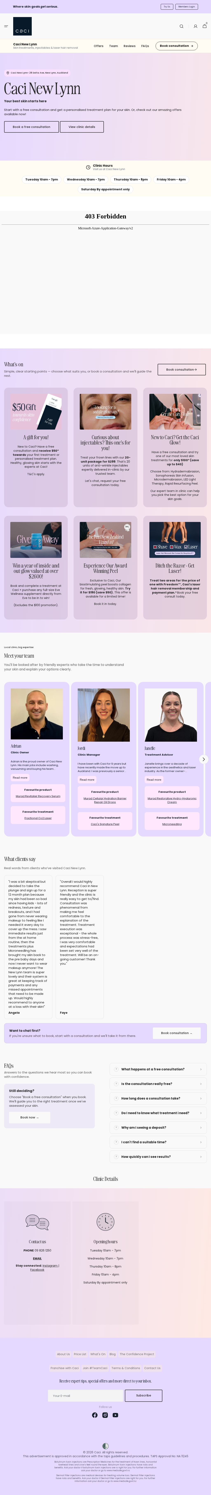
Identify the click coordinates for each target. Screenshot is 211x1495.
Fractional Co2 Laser (38, 818)
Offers (98, 46)
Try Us (167, 6)
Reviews (130, 46)
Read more (20, 777)
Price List (80, 1354)
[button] (6, 26)
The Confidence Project (137, 1354)
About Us (63, 1354)
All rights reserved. (115, 1452)
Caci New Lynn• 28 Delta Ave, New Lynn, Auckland (39, 72)
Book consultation (174, 46)
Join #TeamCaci (95, 1368)
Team (113, 46)
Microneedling (172, 824)
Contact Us (152, 1368)
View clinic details (82, 127)
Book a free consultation (31, 127)
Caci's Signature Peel (105, 824)
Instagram (50, 1266)
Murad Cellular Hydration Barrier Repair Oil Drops (105, 800)
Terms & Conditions (125, 1368)
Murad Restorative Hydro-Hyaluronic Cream (172, 800)
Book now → (29, 1117)
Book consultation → (176, 1033)
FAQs (145, 46)
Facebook (37, 1270)
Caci (97, 1452)
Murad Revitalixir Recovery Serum (38, 796)
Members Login (186, 6)
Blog (113, 1354)
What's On (98, 1354)
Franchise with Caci (65, 1368)
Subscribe (143, 1395)
